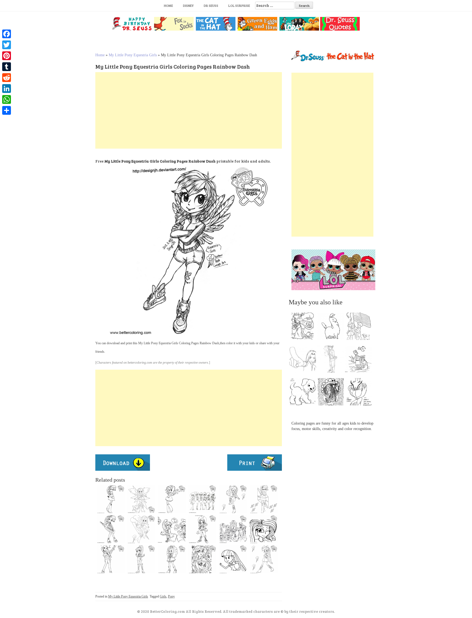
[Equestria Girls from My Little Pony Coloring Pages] (111, 559)
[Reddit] (6, 77)
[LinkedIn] (6, 88)
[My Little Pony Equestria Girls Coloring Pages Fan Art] (202, 529)
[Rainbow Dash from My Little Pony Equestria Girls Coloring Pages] (264, 559)
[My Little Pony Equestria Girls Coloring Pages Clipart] (111, 529)
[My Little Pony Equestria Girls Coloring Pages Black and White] (202, 499)
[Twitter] (6, 44)
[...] (304, 328)
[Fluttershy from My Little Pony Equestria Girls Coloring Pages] (172, 499)
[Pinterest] (6, 55)
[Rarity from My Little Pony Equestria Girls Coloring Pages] (264, 499)
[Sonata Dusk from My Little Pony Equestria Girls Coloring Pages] (141, 559)
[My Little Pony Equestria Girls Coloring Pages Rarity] (111, 499)
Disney (188, 5)
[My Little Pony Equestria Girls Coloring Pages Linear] (141, 529)
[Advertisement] (188, 110)
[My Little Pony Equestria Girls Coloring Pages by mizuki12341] (233, 529)
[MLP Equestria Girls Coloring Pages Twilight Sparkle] (141, 499)
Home (168, 5)
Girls (163, 596)
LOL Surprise (239, 5)
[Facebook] (6, 33)
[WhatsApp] (6, 99)
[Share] (6, 110)
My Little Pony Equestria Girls (133, 55)
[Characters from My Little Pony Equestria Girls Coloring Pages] (202, 559)
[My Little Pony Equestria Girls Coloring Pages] (233, 559)
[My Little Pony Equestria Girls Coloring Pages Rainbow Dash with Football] (233, 499)
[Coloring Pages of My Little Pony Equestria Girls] (172, 559)
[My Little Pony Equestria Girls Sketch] (172, 529)
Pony (171, 596)
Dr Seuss (211, 5)
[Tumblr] (6, 66)
